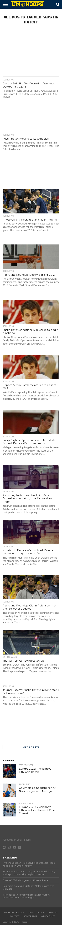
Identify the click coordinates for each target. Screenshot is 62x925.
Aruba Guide (48, 916)
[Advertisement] (31, 51)
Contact (14, 916)
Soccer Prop (30, 916)
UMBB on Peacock (14, 912)
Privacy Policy (36, 912)
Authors (53, 912)
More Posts (31, 747)
